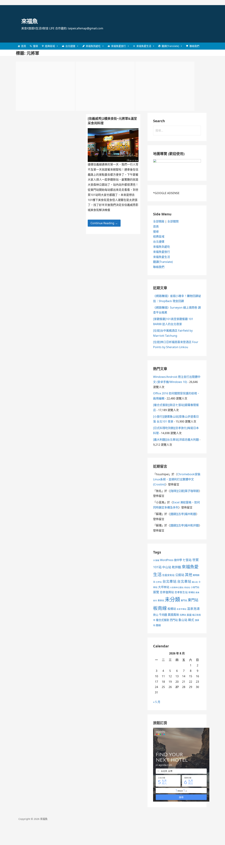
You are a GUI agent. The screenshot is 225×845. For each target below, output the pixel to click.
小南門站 (195, 587)
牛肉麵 (163, 615)
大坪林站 (163, 587)
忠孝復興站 (167, 592)
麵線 (158, 625)
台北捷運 (70, 46)
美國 (189, 614)
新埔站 (191, 592)
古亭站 (159, 582)
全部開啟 (158, 221)
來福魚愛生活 (143, 46)
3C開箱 (156, 560)
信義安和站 (168, 575)
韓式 (191, 620)
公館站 (179, 575)
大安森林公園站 (177, 587)
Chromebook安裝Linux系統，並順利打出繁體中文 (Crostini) (176, 479)
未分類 (172, 599)
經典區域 (50, 46)
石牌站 (183, 614)
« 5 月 (156, 702)
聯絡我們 (194, 46)
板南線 (160, 608)
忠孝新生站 (181, 592)
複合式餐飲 (162, 620)
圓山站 (195, 582)
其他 (188, 574)
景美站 (161, 600)
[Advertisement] (45, 86)
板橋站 (172, 609)
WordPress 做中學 (171, 560)
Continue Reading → (104, 223)
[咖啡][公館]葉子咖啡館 (184, 491)
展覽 (156, 592)
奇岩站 (187, 587)
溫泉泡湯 (193, 608)
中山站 (166, 567)
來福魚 (29, 21)
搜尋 (35, 46)
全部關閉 (173, 221)
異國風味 (173, 615)
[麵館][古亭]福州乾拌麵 (184, 525)
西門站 (174, 620)
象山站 (182, 620)
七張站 (187, 560)
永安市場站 (181, 609)
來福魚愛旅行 (118, 46)
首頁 (23, 46)
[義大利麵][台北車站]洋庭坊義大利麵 (176, 439)
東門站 (184, 600)
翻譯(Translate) (170, 46)
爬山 (155, 614)
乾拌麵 (176, 567)
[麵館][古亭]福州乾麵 (183, 514)
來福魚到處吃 (93, 46)
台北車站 (169, 581)
